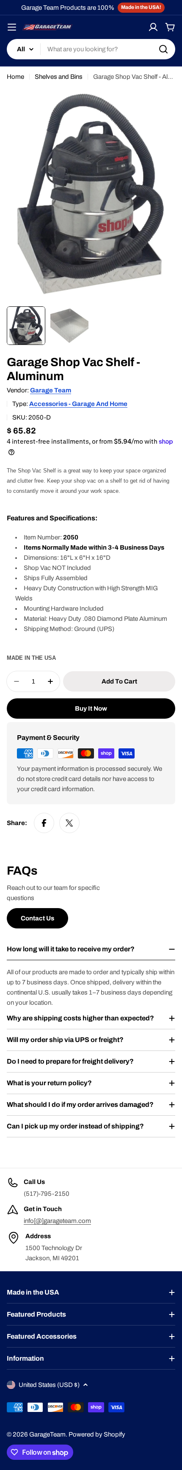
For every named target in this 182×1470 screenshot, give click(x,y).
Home (15, 76)
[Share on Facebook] (44, 823)
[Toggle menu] (12, 27)
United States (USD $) (49, 1384)
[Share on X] (69, 823)
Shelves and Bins (59, 76)
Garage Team (50, 390)
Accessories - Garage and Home (78, 403)
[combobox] (91, 49)
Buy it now (91, 708)
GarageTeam (47, 1434)
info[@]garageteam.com (57, 1220)
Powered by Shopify (97, 1434)
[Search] (163, 49)
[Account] (153, 27)
